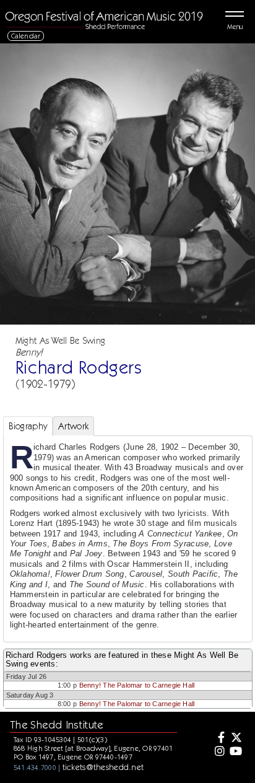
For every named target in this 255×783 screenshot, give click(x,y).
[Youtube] (236, 752)
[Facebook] (218, 738)
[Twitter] (236, 738)
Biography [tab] (28, 426)
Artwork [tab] (73, 426)
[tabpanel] (128, 538)
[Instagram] (218, 752)
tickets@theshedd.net (103, 767)
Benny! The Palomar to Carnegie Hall (136, 685)
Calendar (26, 36)
